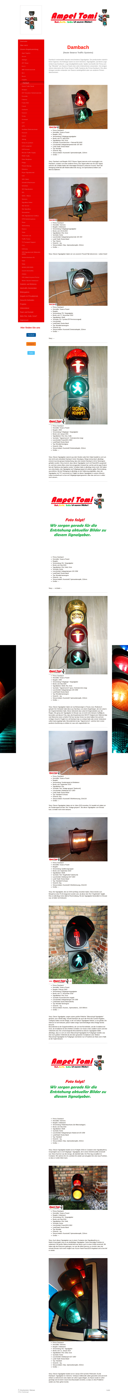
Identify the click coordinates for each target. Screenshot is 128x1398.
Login (108, 1390)
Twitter (31, 353)
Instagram (31, 344)
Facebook (31, 335)
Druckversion (24, 1390)
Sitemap (32, 1390)
